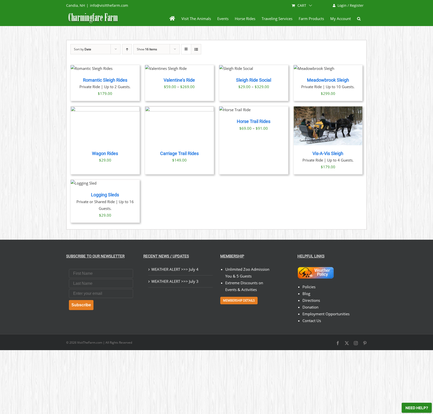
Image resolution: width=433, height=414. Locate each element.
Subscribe (81, 305)
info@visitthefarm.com (109, 5)
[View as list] (196, 49)
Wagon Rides (105, 153)
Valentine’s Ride (179, 80)
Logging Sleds (105, 194)
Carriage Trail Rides (179, 153)
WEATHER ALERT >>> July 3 (174, 281)
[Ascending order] (127, 49)
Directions (311, 300)
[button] (359, 18)
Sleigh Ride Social (253, 80)
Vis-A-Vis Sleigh (327, 153)
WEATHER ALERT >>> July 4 (174, 269)
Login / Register (351, 5)
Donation (310, 307)
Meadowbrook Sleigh (328, 80)
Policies (308, 286)
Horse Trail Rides (253, 121)
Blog (306, 293)
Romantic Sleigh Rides (105, 80)
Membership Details (239, 300)
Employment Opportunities (326, 313)
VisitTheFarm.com (89, 342)
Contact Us (311, 320)
